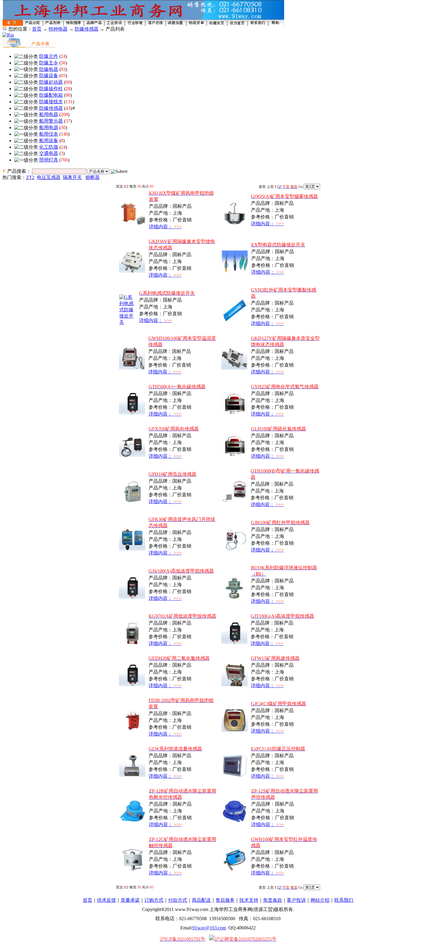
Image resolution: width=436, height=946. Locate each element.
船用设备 (48, 140)
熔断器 (92, 177)
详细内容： (165, 226)
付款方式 (177, 900)
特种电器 (58, 28)
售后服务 (225, 900)
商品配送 (201, 900)
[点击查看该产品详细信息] (132, 222)
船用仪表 (48, 134)
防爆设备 (48, 75)
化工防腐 (48, 147)
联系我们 (343, 900)
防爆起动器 (51, 82)
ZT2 (30, 177)
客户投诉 (296, 900)
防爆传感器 (86, 28)
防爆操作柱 (51, 88)
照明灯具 (48, 159)
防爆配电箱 (51, 95)
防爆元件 (48, 56)
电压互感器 (49, 177)
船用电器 (48, 114)
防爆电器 (48, 69)
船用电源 (48, 127)
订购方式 (153, 900)
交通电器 (48, 153)
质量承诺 (130, 900)
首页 (37, 28)
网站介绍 (320, 900)
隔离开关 (72, 177)
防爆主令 (48, 62)
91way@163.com (209, 927)
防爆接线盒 (51, 101)
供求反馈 (106, 900)
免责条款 (272, 900)
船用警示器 (51, 120)
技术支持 (248, 900)
